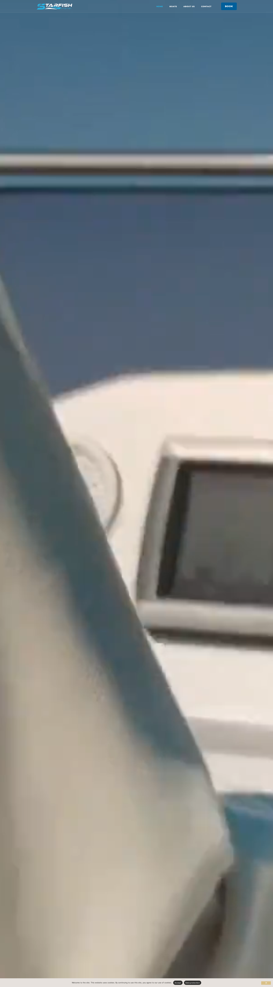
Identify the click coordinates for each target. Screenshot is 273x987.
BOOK (229, 6)
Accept (178, 982)
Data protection (192, 982)
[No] (266, 983)
